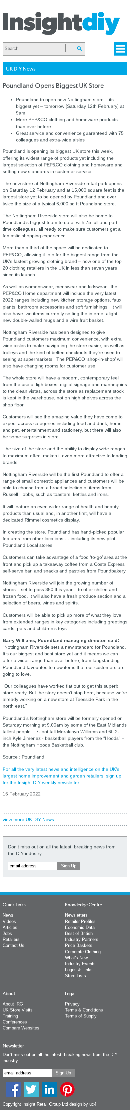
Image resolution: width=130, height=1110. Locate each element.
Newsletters (76, 915)
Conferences (15, 1021)
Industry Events (80, 963)
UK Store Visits (18, 1009)
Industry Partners (81, 939)
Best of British (79, 933)
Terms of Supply (81, 1015)
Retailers (11, 939)
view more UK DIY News (28, 819)
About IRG (13, 1003)
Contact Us (13, 945)
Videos (9, 921)
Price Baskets (78, 945)
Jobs (7, 933)
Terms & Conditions (84, 1009)
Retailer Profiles (80, 921)
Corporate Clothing (83, 951)
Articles (10, 927)
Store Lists (75, 975)
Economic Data (80, 927)
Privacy (72, 1003)
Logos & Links (79, 969)
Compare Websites (21, 1027)
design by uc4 (82, 1104)
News (8, 915)
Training (10, 1015)
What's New (76, 957)
